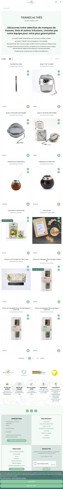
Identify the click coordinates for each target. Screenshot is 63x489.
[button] (17, 440)
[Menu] (2, 3)
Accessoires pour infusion (16, 66)
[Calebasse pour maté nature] (16, 181)
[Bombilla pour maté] (16, 84)
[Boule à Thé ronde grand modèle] (16, 132)
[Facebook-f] (27, 410)
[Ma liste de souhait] (55, 3)
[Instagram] (35, 410)
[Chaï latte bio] (46, 230)
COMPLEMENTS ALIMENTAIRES (46, 212)
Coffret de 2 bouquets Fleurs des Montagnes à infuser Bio (16, 309)
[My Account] (57, 3)
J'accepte (31, 482)
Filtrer (4, 59)
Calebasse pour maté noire (47, 162)
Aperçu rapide (28, 74)
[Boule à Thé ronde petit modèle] (46, 132)
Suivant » (42, 358)
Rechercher (58, 8)
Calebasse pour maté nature (16, 162)
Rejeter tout (31, 486)
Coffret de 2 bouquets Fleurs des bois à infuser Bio (47, 260)
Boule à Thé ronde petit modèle (46, 113)
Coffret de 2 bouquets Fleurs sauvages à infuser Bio (47, 309)
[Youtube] (31, 410)
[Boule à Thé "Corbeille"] (46, 84)
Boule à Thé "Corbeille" (47, 64)
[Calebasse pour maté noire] (46, 181)
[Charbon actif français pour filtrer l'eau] (16, 279)
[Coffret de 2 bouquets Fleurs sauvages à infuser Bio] (46, 328)
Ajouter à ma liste (28, 71)
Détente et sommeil (16, 212)
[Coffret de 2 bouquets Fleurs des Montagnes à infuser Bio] (16, 328)
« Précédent (21, 358)
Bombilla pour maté (16, 64)
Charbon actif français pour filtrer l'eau (16, 259)
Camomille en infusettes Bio (16, 210)
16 (37, 358)
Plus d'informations (5, 478)
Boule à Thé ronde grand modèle (16, 113)
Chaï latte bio (47, 210)
